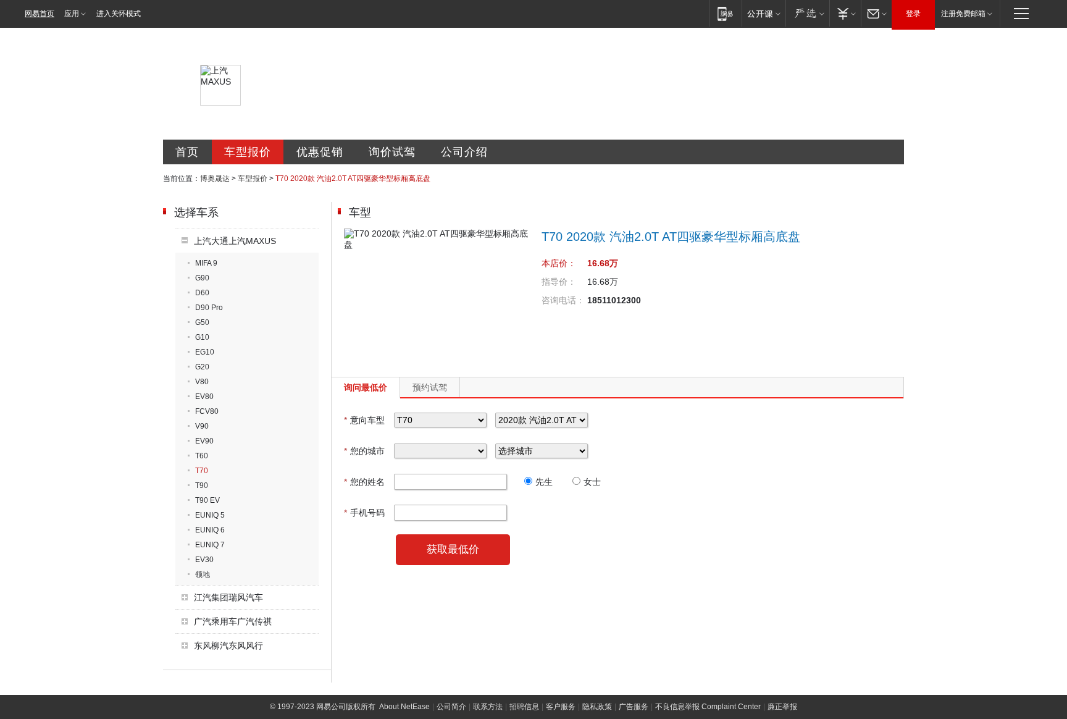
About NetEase (404, 706)
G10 (202, 337)
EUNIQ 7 (210, 544)
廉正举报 (782, 706)
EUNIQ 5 (210, 515)
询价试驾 (392, 152)
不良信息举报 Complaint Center (708, 706)
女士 (592, 482)
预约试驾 (429, 387)
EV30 (204, 559)
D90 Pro (209, 307)
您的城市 (364, 451)
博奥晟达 (215, 178)
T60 (201, 456)
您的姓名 (364, 482)
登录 (913, 13)
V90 (202, 426)
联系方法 (488, 706)
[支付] (845, 13)
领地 (202, 574)
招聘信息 (524, 706)
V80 (202, 381)
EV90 (204, 441)
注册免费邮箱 (963, 13)
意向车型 (364, 420)
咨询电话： (563, 300)
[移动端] (725, 13)
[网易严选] (807, 13)
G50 (202, 322)
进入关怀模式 (118, 13)
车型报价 (247, 152)
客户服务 (560, 706)
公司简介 (451, 706)
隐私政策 (597, 706)
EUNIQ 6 (210, 530)
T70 (201, 470)
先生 (544, 482)
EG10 (204, 352)
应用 (71, 13)
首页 (187, 152)
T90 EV (207, 500)
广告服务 (633, 706)
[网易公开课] (763, 13)
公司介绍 (464, 152)
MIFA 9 (206, 263)
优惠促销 (319, 152)
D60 (202, 292)
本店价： (559, 263)
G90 (202, 278)
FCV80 (207, 411)
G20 (202, 367)
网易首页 (39, 13)
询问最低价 (365, 387)
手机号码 (364, 513)
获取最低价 (453, 549)
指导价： (559, 282)
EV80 (204, 396)
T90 (201, 485)
